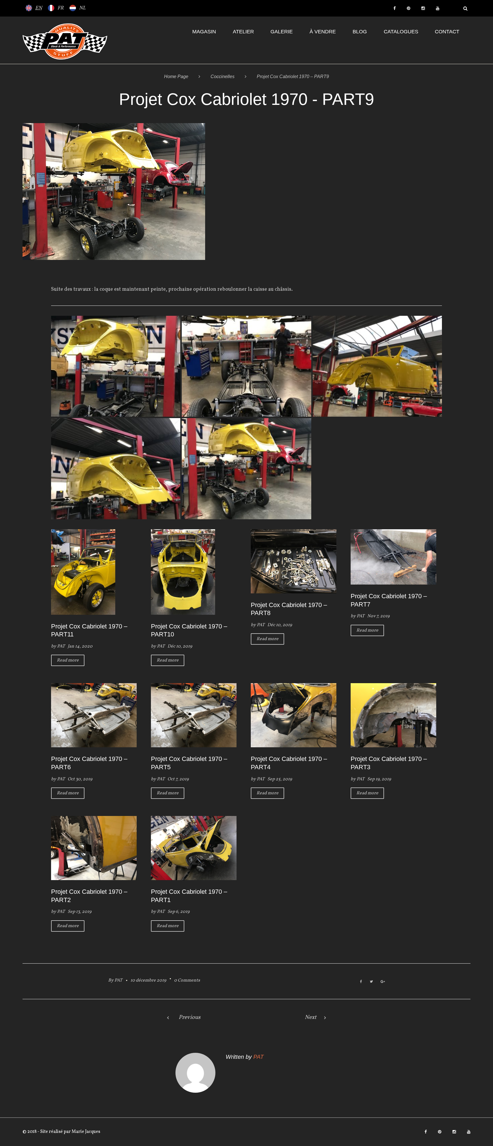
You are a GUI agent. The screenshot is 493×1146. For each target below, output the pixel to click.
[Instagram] (423, 8)
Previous (190, 1017)
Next (310, 1017)
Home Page (176, 76)
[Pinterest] (408, 8)
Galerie (281, 31)
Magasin (204, 31)
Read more (68, 660)
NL (82, 8)
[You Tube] (437, 8)
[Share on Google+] (383, 982)
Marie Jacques (85, 1132)
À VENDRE (323, 31)
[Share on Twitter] (371, 982)
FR (60, 8)
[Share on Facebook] (361, 982)
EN (38, 8)
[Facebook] (394, 8)
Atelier (243, 31)
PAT (61, 646)
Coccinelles (223, 76)
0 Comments (187, 980)
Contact (447, 31)
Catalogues (401, 31)
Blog (360, 31)
